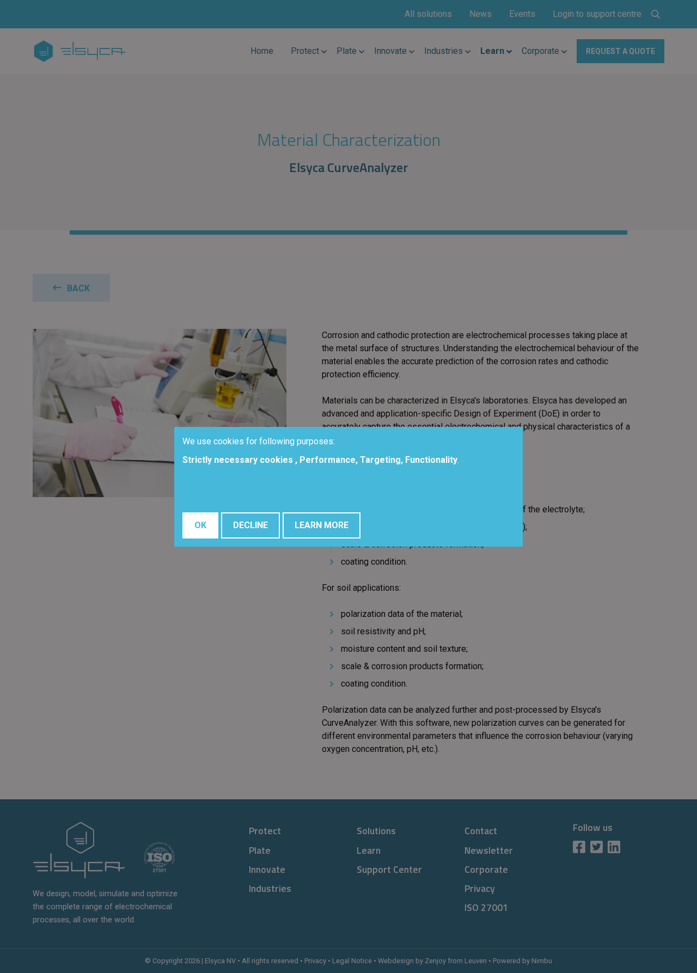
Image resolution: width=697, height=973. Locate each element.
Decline (250, 525)
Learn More (321, 525)
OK (200, 525)
